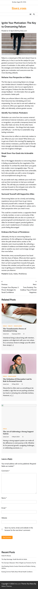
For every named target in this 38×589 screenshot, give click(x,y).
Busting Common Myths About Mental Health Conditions (17, 571)
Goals (11, 274)
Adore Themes (7, 586)
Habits (15, 274)
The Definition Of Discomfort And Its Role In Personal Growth (17, 380)
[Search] (33, 14)
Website (4, 518)
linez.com (19, 8)
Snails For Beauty (6, 555)
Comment (6, 471)
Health (10, 326)
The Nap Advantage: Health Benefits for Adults (14, 559)
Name (4, 498)
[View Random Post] (30, 14)
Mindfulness (23, 274)
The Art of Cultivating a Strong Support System (18, 432)
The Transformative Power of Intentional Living (14, 330)
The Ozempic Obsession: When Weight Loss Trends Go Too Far (19, 563)
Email (4, 508)
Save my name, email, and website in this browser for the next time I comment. (19, 529)
